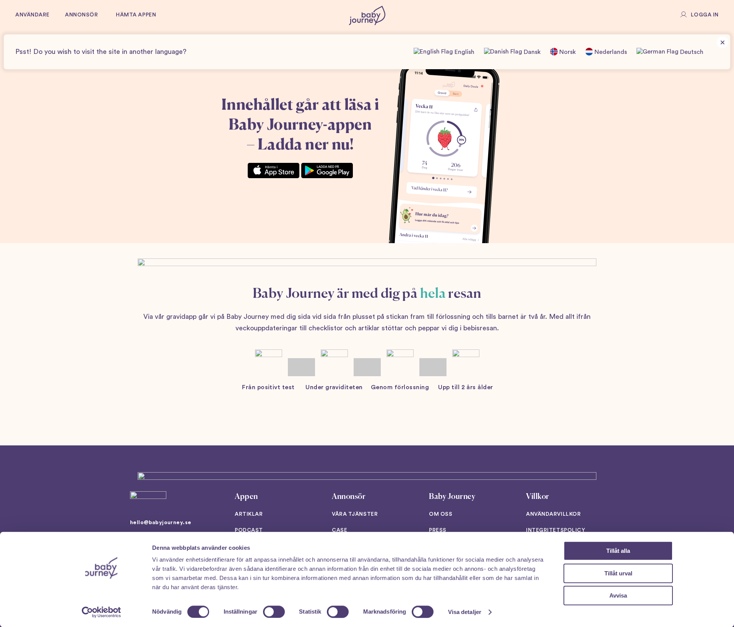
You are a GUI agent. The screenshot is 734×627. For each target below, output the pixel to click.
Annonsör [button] (81, 15)
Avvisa (618, 595)
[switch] (274, 612)
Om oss (440, 514)
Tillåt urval (618, 573)
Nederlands (610, 52)
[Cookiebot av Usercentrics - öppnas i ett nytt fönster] (101, 612)
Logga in (705, 15)
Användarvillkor (553, 514)
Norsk (567, 52)
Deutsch (691, 52)
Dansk (531, 52)
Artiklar (249, 514)
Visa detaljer (464, 612)
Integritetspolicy (555, 530)
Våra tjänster (355, 514)
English (463, 52)
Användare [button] (32, 15)
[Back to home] (367, 15)
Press (438, 530)
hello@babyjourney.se (160, 522)
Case (339, 530)
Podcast (249, 530)
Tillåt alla (618, 550)
